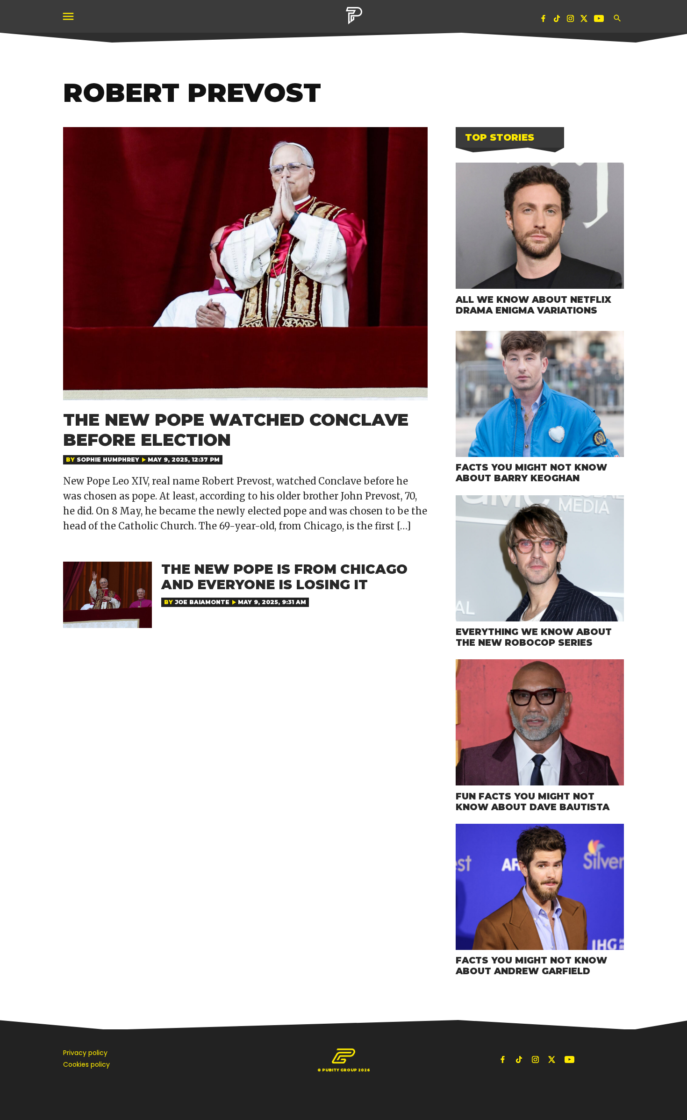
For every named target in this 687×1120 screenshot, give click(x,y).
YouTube (600, 20)
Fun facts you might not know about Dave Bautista (532, 802)
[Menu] (69, 16)
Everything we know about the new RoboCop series (534, 637)
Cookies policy (86, 1064)
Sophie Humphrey (108, 459)
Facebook (543, 20)
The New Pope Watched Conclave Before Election (235, 429)
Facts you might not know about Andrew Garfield (531, 966)
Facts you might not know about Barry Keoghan (531, 473)
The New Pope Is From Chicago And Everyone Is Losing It (284, 577)
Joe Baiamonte (202, 602)
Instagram (570, 20)
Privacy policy (85, 1052)
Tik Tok (557, 20)
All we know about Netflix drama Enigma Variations (533, 305)
